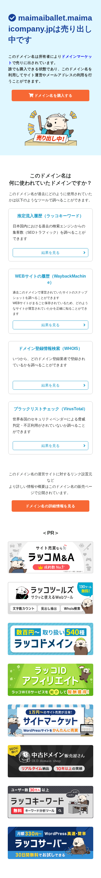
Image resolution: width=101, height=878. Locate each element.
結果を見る (50, 253)
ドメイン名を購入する (53, 95)
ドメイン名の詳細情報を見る (50, 506)
